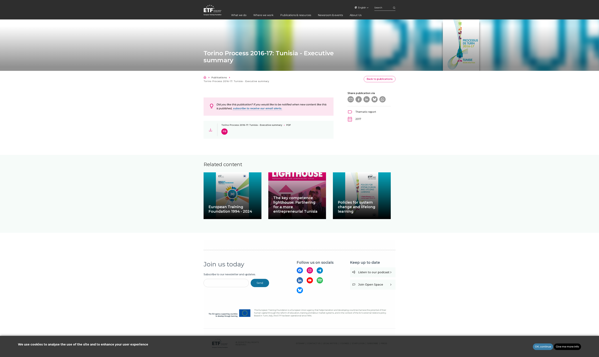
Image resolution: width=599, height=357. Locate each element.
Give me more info (567, 346)
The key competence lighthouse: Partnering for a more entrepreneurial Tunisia (295, 205)
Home (206, 78)
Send (260, 282)
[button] (351, 99)
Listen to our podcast (374, 272)
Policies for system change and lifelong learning (356, 207)
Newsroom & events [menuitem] (330, 15)
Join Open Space (370, 284)
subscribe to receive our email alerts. (257, 108)
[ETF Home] (216, 12)
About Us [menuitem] (355, 15)
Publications (219, 77)
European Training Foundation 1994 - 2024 (230, 209)
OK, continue (543, 346)
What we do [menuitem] (238, 15)
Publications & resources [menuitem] (295, 15)
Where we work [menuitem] (263, 15)
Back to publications (380, 79)
